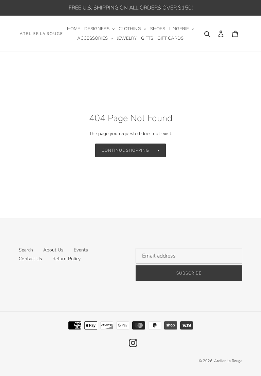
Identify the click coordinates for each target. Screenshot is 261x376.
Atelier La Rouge (228, 360)
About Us (53, 250)
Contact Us (30, 259)
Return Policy (66, 259)
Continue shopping (125, 150)
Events (81, 250)
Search (26, 250)
